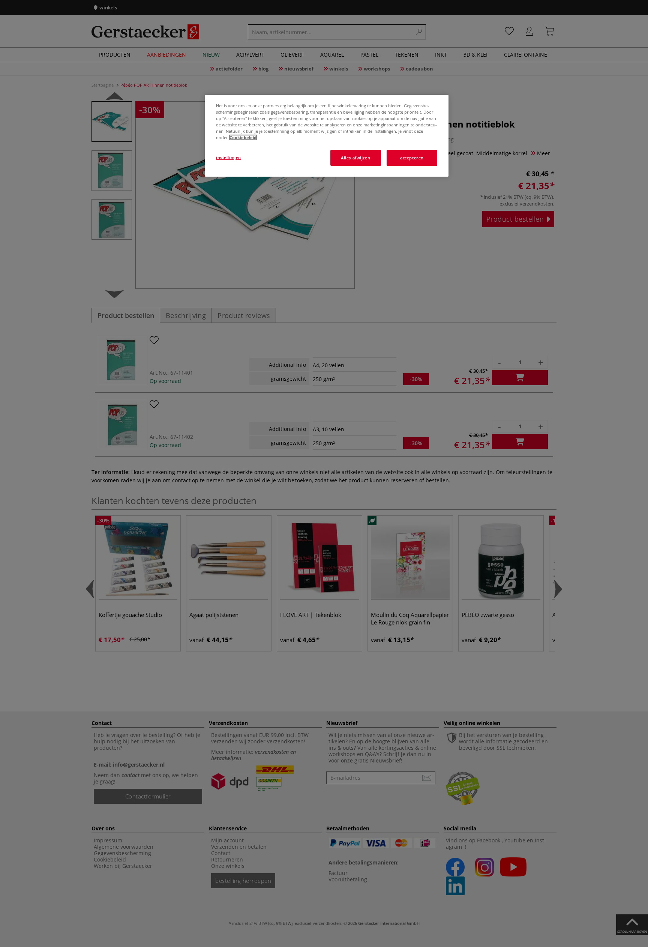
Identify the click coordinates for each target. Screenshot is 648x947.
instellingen (228, 157)
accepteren (412, 158)
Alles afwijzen (355, 158)
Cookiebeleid (243, 137)
